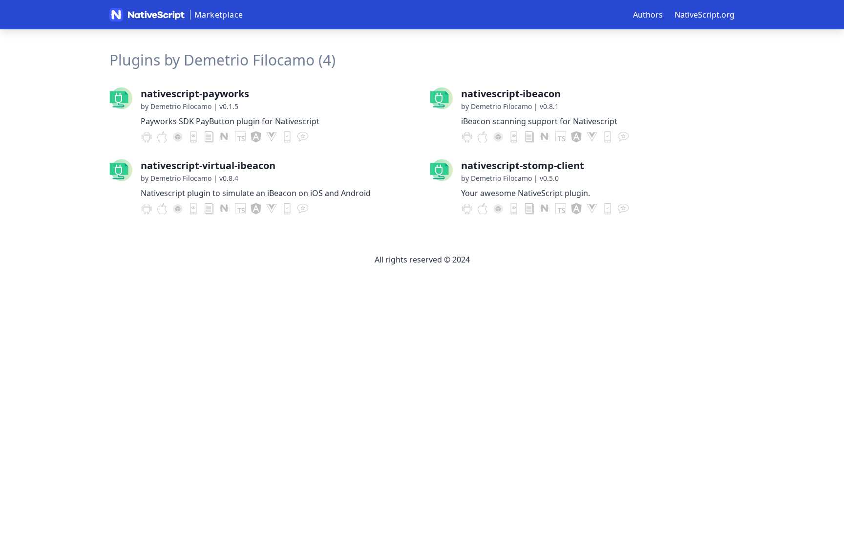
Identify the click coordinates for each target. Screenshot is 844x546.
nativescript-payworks (195, 93)
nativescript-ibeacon (511, 93)
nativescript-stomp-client (522, 165)
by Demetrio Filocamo (176, 106)
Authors (648, 14)
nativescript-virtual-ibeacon (208, 165)
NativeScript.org (705, 14)
